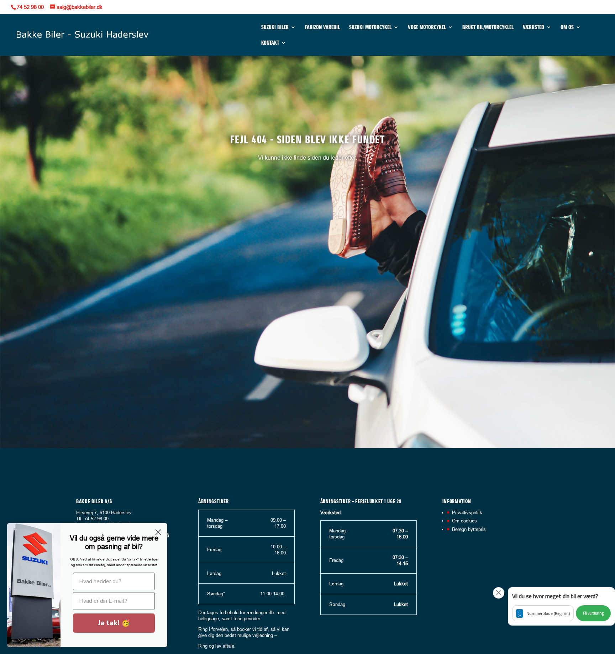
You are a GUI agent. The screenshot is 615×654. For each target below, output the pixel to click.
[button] (561, 606)
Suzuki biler (275, 28)
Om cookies (464, 520)
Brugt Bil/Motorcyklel (488, 28)
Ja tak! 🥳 (114, 623)
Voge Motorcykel (427, 28)
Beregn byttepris (469, 529)
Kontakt (270, 43)
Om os (567, 28)
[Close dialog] (158, 532)
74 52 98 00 (30, 7)
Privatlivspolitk (467, 512)
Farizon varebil (322, 28)
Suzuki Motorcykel (370, 28)
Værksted (533, 28)
